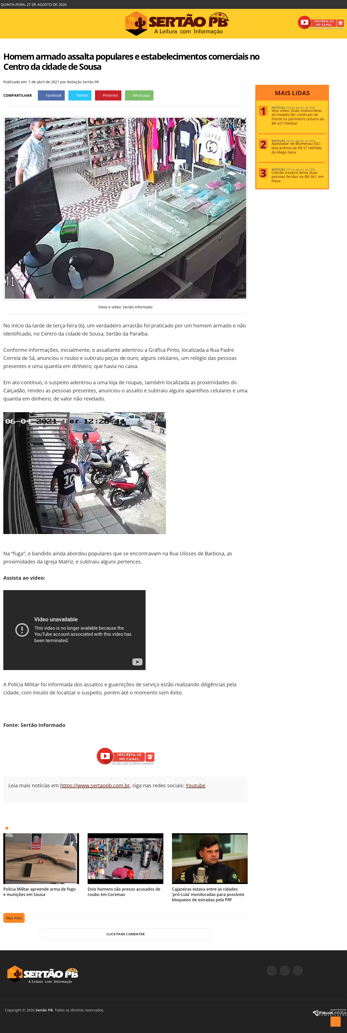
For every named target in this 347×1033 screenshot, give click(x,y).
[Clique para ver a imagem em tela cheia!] (125, 297)
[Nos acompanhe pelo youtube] (298, 970)
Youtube (195, 785)
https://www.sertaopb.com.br (95, 785)
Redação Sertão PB (83, 81)
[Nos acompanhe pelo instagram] (285, 970)
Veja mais (14, 917)
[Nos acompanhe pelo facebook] (271, 970)
